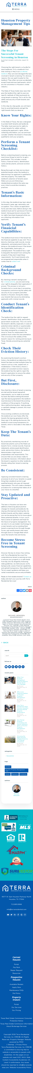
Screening (23, 774)
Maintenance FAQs (16, 990)
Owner (8, 774)
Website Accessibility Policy (20, 1067)
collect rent (16, 261)
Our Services (16, 1007)
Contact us (27, 577)
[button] (6, 666)
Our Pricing (16, 1010)
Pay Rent (16, 967)
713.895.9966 (16, 904)
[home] (16, 4)
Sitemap (11, 1045)
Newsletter (10, 756)
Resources (16, 973)
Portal (16, 964)
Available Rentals (16, 984)
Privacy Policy (21, 1045)
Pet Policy (16, 993)
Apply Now (16, 987)
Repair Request (16, 970)
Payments (15, 774)
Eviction (8, 767)
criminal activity (9, 282)
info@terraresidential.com (16, 909)
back (5, 642)
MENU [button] (17, 9)
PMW (21, 1042)
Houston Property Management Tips (15, 770)
